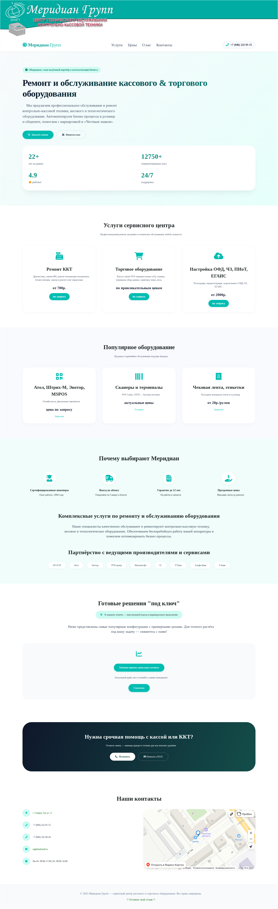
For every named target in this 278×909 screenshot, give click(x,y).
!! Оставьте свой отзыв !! (141, 899)
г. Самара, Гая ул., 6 (42, 813)
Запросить (59, 416)
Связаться (139, 688)
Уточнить (139, 409)
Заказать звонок (40, 134)
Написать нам (73, 134)
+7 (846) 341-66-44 (42, 837)
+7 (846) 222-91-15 (241, 44)
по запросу (59, 296)
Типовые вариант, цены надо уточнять (139, 667)
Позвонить (124, 756)
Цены (132, 45)
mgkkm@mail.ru (40, 849)
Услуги (117, 45)
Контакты (164, 45)
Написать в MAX (154, 756)
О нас (146, 45)
